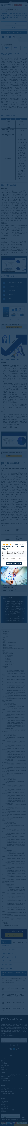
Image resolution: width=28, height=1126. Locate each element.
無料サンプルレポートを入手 (13, 563)
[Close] (26, 543)
